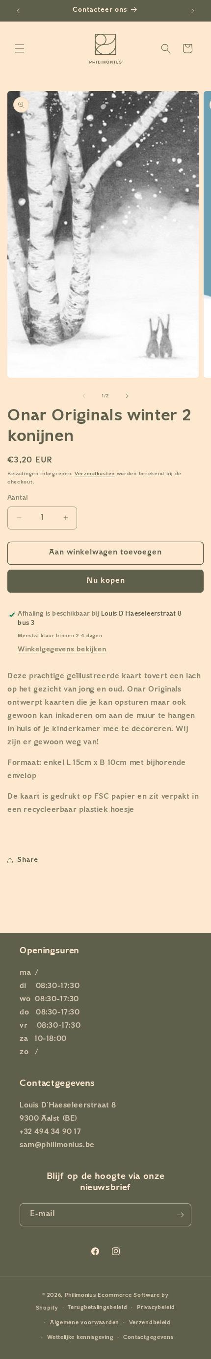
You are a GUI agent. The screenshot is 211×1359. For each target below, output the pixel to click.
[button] (19, 48)
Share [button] (27, 860)
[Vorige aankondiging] (18, 11)
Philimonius (80, 1295)
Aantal (17, 498)
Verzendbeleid (150, 1323)
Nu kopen (105, 581)
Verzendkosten (95, 474)
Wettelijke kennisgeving (80, 1337)
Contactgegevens (148, 1337)
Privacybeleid (156, 1308)
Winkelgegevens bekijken (62, 649)
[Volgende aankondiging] (193, 11)
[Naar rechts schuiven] (127, 396)
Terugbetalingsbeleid (97, 1308)
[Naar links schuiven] (84, 396)
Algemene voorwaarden (84, 1323)
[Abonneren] (180, 1214)
